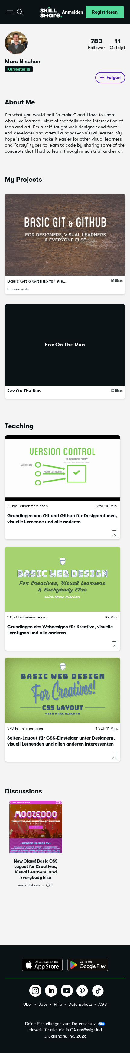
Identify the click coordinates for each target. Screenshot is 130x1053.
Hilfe (58, 1004)
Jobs (42, 1004)
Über (27, 1004)
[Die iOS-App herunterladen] (42, 965)
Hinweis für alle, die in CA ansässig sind (65, 1030)
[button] (10, 12)
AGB (102, 1004)
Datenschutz (80, 1004)
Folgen (113, 77)
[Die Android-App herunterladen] (87, 965)
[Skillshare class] (62, 468)
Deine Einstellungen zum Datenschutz (60, 1023)
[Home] (51, 12)
